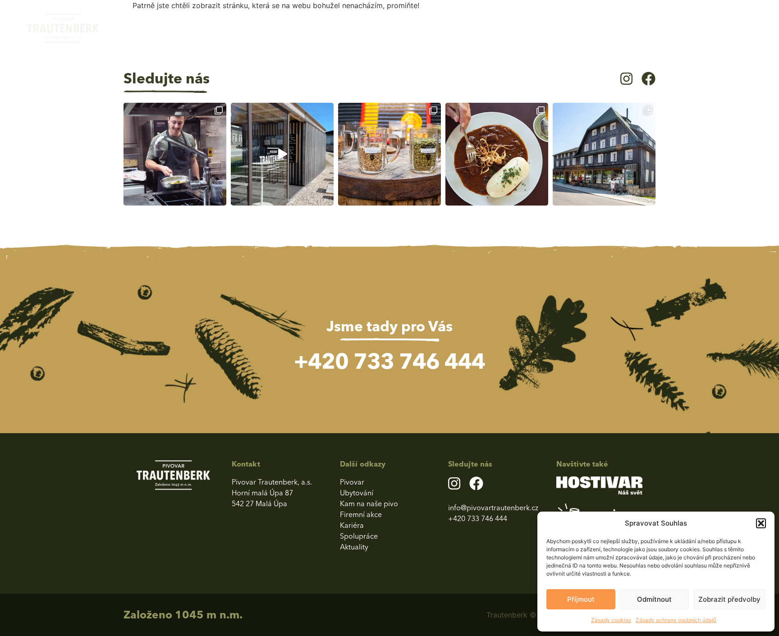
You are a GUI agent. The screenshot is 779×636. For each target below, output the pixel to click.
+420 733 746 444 (389, 361)
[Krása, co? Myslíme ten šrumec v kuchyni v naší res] (175, 154)
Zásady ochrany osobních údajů (676, 620)
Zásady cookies (611, 620)
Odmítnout (654, 599)
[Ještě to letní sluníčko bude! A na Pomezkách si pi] (282, 154)
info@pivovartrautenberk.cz (493, 507)
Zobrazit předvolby (729, 599)
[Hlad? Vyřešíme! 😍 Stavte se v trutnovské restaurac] (496, 154)
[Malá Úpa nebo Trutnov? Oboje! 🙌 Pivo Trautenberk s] (604, 154)
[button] (760, 523)
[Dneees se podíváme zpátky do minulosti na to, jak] (389, 154)
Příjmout (581, 599)
